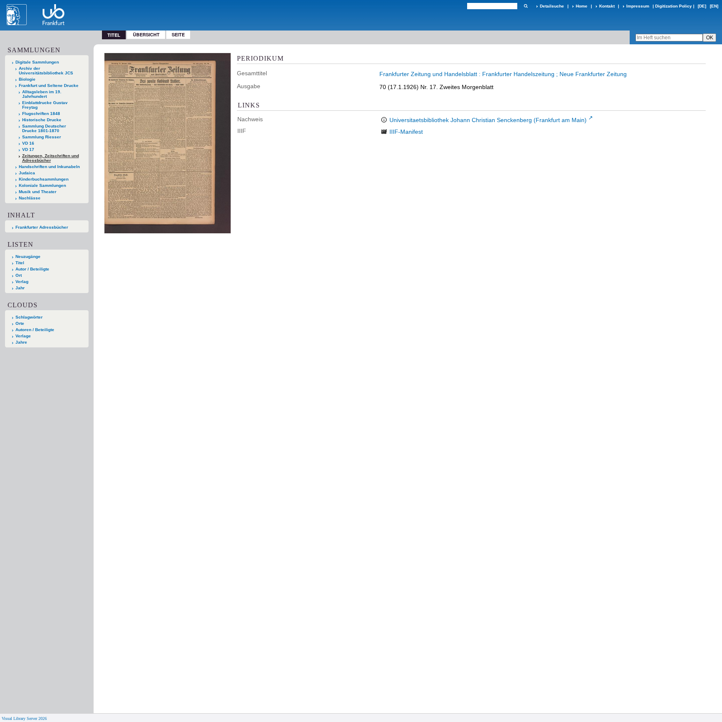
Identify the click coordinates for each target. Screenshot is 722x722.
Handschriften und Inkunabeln (49, 166)
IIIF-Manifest (406, 131)
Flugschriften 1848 (41, 113)
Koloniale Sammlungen (42, 185)
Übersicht (146, 34)
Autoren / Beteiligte (34, 329)
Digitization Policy (673, 6)
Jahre (21, 342)
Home (581, 6)
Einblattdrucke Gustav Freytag (45, 105)
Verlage (23, 336)
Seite (178, 34)
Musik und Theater (37, 191)
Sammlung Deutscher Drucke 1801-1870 (44, 128)
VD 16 (28, 143)
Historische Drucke (41, 119)
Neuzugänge (28, 256)
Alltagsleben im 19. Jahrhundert (41, 94)
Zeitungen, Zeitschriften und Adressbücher (50, 158)
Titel (19, 262)
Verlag (21, 281)
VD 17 (28, 149)
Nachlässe (30, 198)
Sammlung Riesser (41, 137)
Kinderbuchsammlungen (44, 179)
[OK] (526, 6)
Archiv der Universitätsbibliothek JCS (46, 70)
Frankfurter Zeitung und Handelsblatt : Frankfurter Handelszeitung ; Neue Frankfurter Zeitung (503, 74)
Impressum (637, 6)
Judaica (27, 173)
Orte (19, 323)
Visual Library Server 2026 (24, 718)
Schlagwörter (29, 317)
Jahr (20, 288)
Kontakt (607, 6)
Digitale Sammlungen (37, 62)
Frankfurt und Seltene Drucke (49, 85)
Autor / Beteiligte (32, 269)
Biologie (27, 79)
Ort (18, 275)
